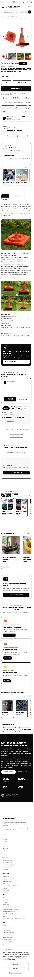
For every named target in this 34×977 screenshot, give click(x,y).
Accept (15, 964)
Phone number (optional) (11, 479)
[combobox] (7, 483)
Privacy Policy (11, 959)
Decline (15, 968)
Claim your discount (16, 502)
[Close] (30, 461)
